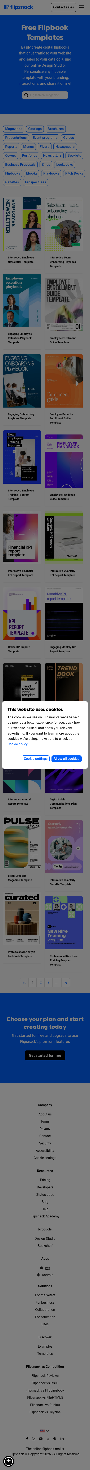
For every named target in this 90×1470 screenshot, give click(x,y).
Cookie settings (36, 759)
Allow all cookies (66, 759)
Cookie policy (18, 744)
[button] (8, 1461)
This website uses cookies (35, 710)
